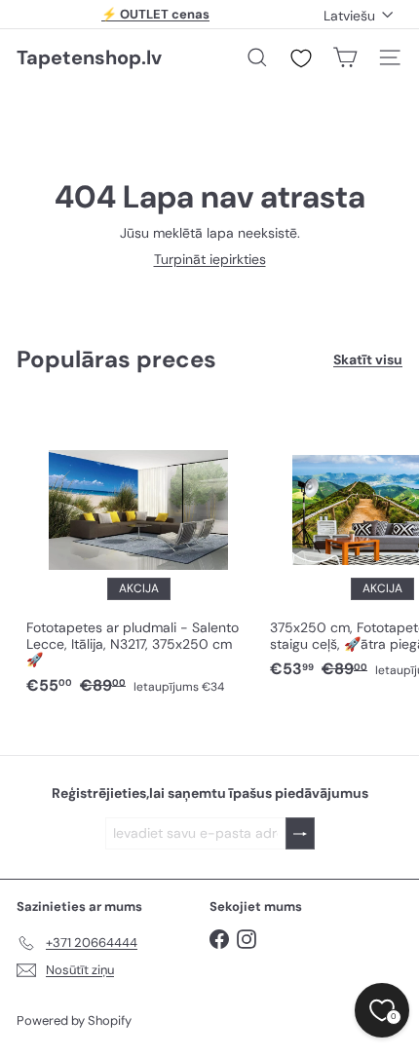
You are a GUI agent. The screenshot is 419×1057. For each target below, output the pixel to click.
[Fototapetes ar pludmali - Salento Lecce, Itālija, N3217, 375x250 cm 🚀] (138, 552)
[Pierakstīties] (300, 833)
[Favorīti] (301, 58)
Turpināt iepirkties (210, 259)
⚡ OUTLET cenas (155, 14)
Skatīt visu (367, 360)
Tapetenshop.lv (89, 57)
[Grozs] (345, 57)
